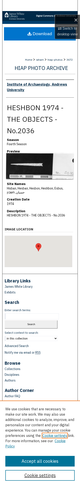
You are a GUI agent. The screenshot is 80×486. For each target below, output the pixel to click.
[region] (40, 443)
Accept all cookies (40, 461)
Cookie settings (54, 435)
